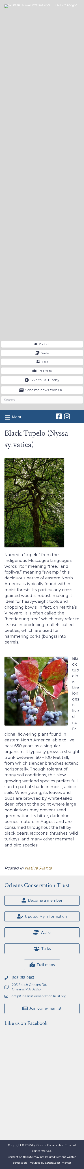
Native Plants (38, 868)
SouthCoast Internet (58, 1162)
